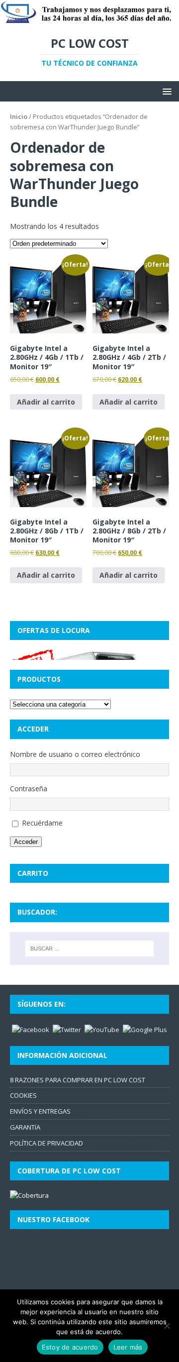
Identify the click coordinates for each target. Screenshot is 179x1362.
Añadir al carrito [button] (46, 402)
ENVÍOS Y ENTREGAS (40, 1111)
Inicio (18, 116)
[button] (165, 91)
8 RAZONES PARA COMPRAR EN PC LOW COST (77, 1079)
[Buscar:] (89, 948)
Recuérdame (42, 823)
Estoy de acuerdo (70, 1347)
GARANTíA (25, 1127)
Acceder (26, 841)
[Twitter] (67, 1029)
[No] (167, 1326)
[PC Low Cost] (89, 18)
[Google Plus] (145, 1029)
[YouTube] (102, 1029)
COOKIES (23, 1095)
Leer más (128, 1347)
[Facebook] (30, 1029)
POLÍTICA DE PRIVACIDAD (46, 1143)
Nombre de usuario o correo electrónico (75, 754)
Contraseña (28, 788)
